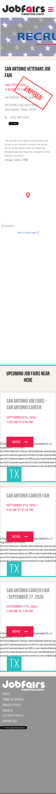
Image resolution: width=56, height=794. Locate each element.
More (16, 442)
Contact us (9, 720)
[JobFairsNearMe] (23, 10)
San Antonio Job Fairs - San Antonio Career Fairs (26, 404)
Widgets (7, 710)
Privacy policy (11, 704)
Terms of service (13, 699)
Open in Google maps (27, 232)
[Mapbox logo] (8, 226)
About (6, 693)
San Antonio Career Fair (27, 496)
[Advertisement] (28, 264)
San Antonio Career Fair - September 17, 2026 (27, 593)
